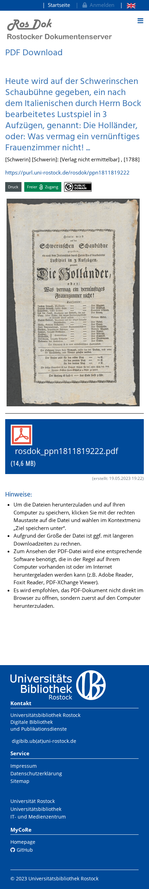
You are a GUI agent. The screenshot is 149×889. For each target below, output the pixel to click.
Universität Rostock (32, 801)
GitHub (24, 850)
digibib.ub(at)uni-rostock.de (44, 741)
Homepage (22, 842)
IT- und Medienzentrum (38, 816)
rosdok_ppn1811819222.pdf (68, 457)
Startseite (59, 4)
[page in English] (127, 5)
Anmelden (100, 4)
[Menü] (140, 21)
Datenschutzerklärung (36, 773)
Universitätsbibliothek (35, 809)
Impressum (23, 766)
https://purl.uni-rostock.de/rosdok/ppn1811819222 (67, 172)
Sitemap (19, 781)
